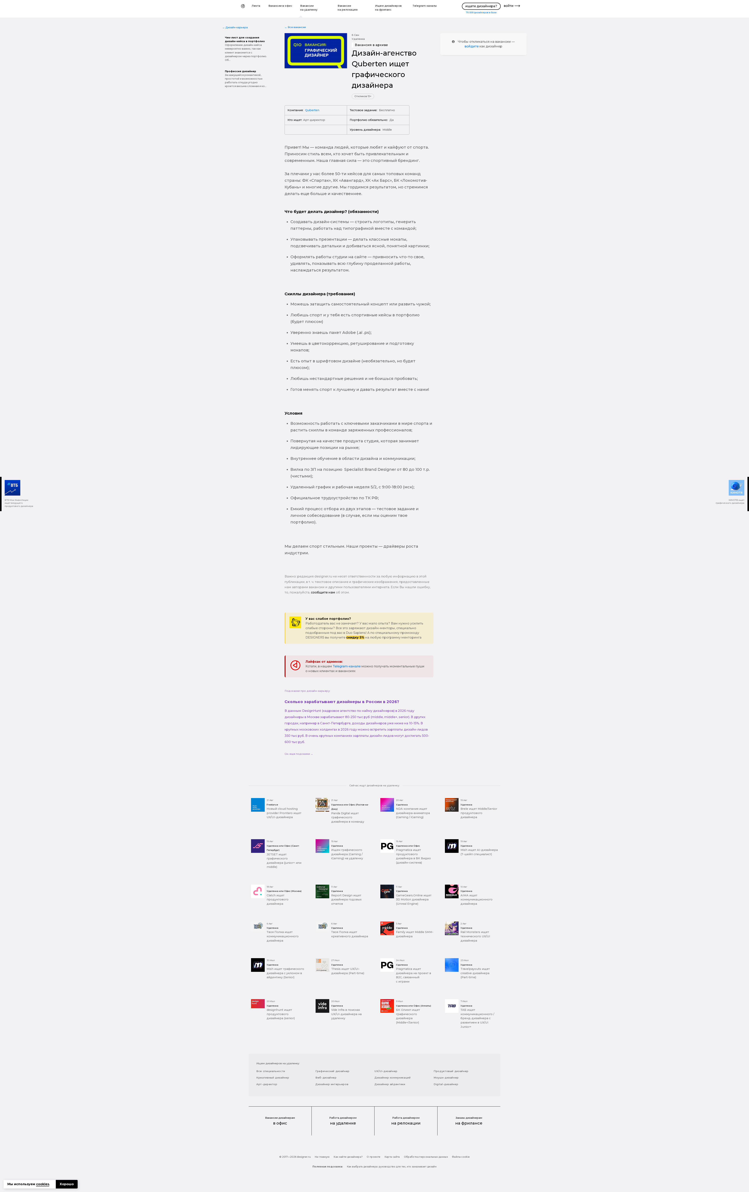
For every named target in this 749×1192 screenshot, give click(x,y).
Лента (256, 5)
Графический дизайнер (332, 1071)
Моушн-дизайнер (446, 1077)
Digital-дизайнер (446, 1084)
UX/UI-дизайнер (386, 1071)
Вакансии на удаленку (309, 7)
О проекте (373, 1156)
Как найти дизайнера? (348, 1156)
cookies (42, 1184)
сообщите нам (323, 592)
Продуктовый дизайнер (451, 1071)
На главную (322, 1156)
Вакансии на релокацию (348, 7)
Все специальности (270, 1071)
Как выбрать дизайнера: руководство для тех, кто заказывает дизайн (392, 1166)
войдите (472, 46)
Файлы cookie (461, 1156)
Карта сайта (392, 1156)
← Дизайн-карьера (235, 27)
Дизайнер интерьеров (331, 1084)
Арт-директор (266, 1084)
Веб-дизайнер (326, 1077)
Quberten (312, 110)
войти (509, 6)
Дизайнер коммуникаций (392, 1077)
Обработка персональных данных (426, 1156)
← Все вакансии (295, 27)
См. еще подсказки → (299, 753)
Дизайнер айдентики (389, 1084)
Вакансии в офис (280, 5)
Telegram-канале (347, 666)
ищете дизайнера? (481, 6)
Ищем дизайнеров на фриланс (388, 7)
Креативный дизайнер (272, 1077)
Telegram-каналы (425, 5)
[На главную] (243, 9)
